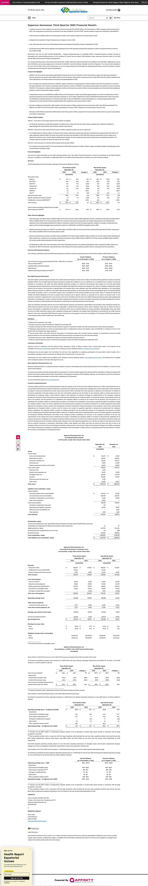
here (66, 352)
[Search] (107, 18)
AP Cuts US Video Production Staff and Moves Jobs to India (66, 2)
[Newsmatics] (18, 449)
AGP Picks (5, 2)
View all (144, 2)
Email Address (9, 871)
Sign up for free (17, 878)
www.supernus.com (53, 380)
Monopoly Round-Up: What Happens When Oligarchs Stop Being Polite (118, 2)
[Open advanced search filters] (110, 18)
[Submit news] (18, 437)
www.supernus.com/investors (91, 348)
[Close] (30, 849)
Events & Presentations (44, 348)
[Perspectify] (18, 441)
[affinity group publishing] (18, 445)
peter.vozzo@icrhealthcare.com (37, 821)
